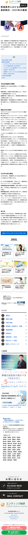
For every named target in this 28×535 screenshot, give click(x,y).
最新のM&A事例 (5, 62)
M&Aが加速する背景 (7, 60)
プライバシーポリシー (14, 516)
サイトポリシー (14, 518)
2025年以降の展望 (6, 75)
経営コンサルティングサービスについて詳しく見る (14, 233)
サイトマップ (14, 515)
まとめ (3, 77)
